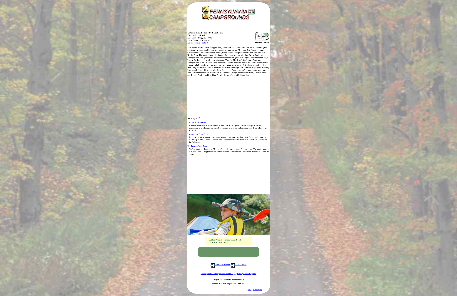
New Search (240, 264)
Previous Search (222, 264)
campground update (255, 290)
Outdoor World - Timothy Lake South (225, 240)
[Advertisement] (227, 26)
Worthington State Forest (198, 134)
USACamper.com (228, 283)
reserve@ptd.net (201, 43)
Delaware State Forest (196, 122)
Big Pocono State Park (197, 146)
